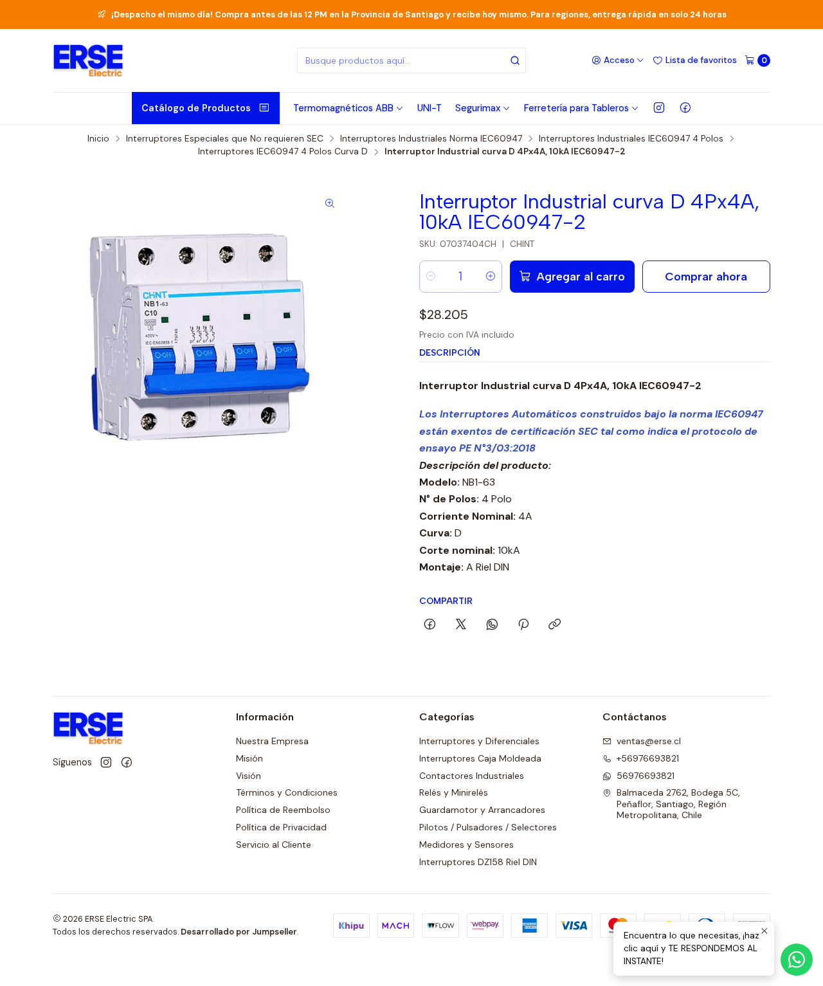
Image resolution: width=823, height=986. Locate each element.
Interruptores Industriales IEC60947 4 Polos (631, 138)
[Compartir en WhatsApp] (492, 625)
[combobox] (411, 60)
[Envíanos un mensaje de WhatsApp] (797, 960)
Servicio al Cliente (273, 844)
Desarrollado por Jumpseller (239, 931)
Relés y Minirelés (453, 792)
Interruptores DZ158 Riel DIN (478, 862)
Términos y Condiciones (287, 792)
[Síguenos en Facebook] (685, 108)
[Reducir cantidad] (431, 276)
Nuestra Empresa (272, 741)
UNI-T (429, 108)
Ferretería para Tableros (576, 108)
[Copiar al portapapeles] (554, 625)
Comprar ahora (706, 276)
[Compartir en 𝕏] (461, 625)
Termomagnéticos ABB (343, 108)
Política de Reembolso (283, 810)
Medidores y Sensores (466, 844)
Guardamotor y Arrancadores (482, 810)
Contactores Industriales (471, 775)
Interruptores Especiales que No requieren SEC (224, 138)
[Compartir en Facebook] (429, 625)
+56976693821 (648, 758)
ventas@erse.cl (649, 741)
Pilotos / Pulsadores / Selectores (488, 827)
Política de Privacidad (281, 827)
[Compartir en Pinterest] (523, 625)
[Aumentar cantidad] (491, 276)
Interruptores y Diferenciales (479, 741)
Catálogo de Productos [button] (196, 108)
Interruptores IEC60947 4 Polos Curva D (283, 151)
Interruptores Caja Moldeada (480, 758)
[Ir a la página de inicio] (88, 60)
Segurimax (477, 108)
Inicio (98, 138)
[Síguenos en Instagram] (659, 108)
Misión (249, 758)
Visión (248, 775)
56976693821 (645, 775)
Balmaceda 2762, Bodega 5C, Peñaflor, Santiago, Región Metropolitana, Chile (678, 804)
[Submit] (515, 60)
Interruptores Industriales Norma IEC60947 (431, 138)
